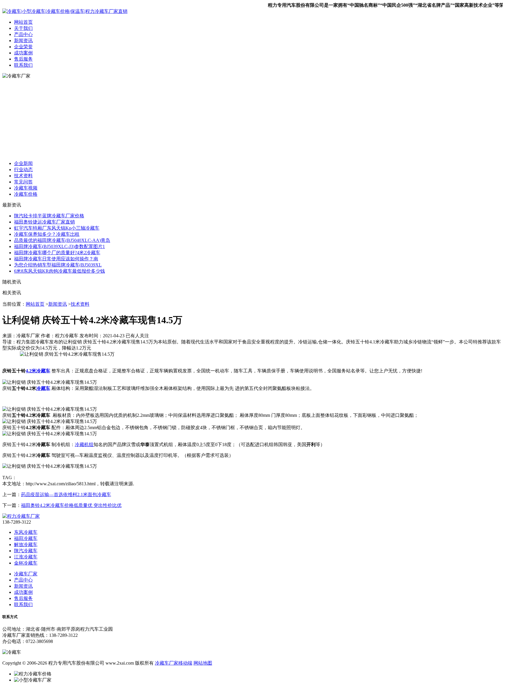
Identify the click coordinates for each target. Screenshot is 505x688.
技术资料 (23, 175)
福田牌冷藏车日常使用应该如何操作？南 (56, 258)
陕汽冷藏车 (25, 550)
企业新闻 (23, 163)
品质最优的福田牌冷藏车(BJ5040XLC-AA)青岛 (62, 240)
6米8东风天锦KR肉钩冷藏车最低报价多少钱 (59, 271)
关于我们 (23, 28)
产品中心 (23, 34)
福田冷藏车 (25, 538)
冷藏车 (43, 388)
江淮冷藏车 (25, 556)
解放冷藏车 (25, 544)
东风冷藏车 (25, 532)
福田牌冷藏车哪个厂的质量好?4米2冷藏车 (57, 252)
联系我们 (23, 65)
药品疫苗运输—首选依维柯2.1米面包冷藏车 (66, 494)
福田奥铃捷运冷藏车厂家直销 (44, 221)
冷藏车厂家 (25, 573)
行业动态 (23, 169)
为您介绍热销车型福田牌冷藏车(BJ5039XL (58, 264)
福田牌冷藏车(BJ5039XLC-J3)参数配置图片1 (59, 246)
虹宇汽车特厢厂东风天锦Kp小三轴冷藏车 (56, 228)
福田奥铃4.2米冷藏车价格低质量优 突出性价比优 (71, 505)
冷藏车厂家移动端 (173, 663)
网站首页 (23, 22)
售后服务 (23, 58)
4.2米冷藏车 (38, 370)
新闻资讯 (23, 40)
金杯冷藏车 (25, 562)
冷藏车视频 (25, 187)
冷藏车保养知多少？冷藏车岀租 (46, 234)
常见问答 (23, 181)
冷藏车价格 (25, 194)
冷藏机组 (84, 444)
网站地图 (202, 663)
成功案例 (23, 52)
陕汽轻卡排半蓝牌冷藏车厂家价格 (49, 215)
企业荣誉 (23, 46)
